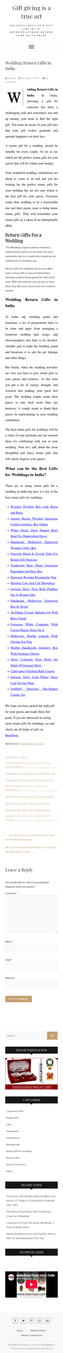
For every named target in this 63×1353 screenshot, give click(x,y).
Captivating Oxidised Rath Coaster (32, 671)
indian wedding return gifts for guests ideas (27, 765)
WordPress (46, 1348)
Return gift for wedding (19, 1151)
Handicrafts (12, 1131)
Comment (11, 893)
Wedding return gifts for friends (30, 796)
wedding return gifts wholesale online (27, 818)
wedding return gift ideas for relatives (26, 788)
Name (9, 941)
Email (9, 959)
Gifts (24, 757)
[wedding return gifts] (31, 1073)
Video (9, 1171)
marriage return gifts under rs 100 (31, 773)
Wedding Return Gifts (32, 743)
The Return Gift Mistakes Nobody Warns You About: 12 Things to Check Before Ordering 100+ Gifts (31, 1200)
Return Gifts (13, 1157)
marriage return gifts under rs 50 (28, 780)
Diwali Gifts (12, 1117)
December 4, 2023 (30, 78)
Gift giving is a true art (31, 12)
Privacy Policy (38, 1330)
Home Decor (13, 1137)
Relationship (13, 1144)
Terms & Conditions (31, 1335)
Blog (20, 1330)
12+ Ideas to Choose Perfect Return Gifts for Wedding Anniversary (30, 837)
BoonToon (11, 735)
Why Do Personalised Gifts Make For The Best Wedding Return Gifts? (30, 849)
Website (10, 977)
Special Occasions (16, 1164)
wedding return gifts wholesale (27, 810)
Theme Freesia (18, 1348)
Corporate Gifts (15, 1111)
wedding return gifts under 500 (27, 803)
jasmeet (11, 78)
